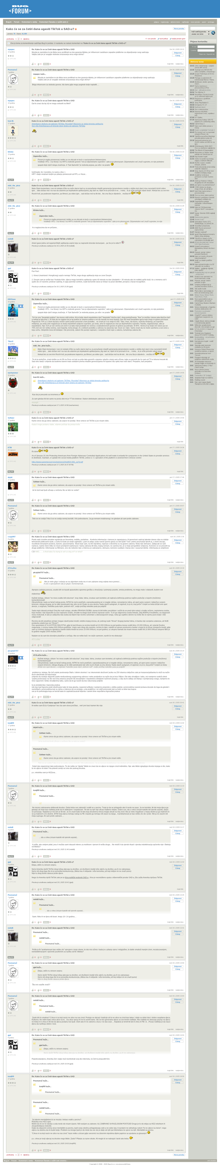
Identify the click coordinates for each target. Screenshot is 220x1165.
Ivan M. (11, 121)
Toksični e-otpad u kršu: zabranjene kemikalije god (204, 239)
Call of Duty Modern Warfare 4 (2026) (205, 304)
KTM (10, 448)
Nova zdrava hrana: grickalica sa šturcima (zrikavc (203, 371)
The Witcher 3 (200, 92)
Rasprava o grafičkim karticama (202, 99)
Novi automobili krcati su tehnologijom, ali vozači (203, 300)
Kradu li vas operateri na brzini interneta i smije (203, 277)
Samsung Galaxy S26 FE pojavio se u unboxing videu (205, 120)
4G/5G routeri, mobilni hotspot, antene (203, 164)
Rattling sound (200, 380)
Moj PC (10, 180)
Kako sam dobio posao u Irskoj (204, 127)
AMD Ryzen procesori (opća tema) (203, 229)
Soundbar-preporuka (202, 226)
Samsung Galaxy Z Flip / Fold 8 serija (204, 366)
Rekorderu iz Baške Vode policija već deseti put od (204, 153)
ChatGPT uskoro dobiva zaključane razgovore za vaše (204, 317)
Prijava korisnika (198, 41)
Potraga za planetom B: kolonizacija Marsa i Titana (204, 79)
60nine (11, 152)
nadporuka (179, 64)
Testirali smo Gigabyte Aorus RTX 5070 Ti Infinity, (204, 334)
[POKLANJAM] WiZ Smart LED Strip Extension (204, 243)
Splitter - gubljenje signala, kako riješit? (204, 269)
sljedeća (26, 39)
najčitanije (185, 22)
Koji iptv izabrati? (201, 232)
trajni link (170, 64)
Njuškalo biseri (200, 107)
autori (204, 22)
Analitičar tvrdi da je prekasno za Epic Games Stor (204, 176)
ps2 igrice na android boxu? (205, 185)
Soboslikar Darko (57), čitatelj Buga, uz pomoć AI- (204, 222)
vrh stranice (211, 1161)
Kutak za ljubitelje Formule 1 (205, 130)
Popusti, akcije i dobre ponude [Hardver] (203, 253)
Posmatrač (13, 70)
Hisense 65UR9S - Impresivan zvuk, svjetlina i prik (204, 113)
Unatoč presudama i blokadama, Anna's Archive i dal (205, 248)
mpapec (11, 49)
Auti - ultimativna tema (203, 90)
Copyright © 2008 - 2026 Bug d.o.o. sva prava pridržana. (110, 1164)
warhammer (13, 373)
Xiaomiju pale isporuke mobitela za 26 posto (203, 346)
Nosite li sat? (199, 219)
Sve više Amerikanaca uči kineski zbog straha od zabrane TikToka (58, 126)
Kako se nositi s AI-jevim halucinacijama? (203, 257)
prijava (156, 22)
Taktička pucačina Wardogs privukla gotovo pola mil (205, 137)
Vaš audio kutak (200, 289)
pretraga (211, 22)
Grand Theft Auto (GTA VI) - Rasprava (205, 75)
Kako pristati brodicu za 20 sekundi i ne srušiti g (204, 265)
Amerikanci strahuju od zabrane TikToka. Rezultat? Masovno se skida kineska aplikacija (67, 124)
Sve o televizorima (201, 109)
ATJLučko (12, 568)
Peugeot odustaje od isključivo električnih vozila (204, 358)
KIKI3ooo (12, 299)
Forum (16, 22)
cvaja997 (12, 537)
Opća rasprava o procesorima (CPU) (202, 87)
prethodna (10, 39)
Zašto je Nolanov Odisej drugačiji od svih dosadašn (204, 182)
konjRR (11, 723)
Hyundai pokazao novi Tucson (203, 354)
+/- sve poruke (150, 39)
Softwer (11, 418)
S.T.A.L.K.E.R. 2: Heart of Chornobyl (204, 330)
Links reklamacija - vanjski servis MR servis (204, 66)
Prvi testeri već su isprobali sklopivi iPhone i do (204, 133)
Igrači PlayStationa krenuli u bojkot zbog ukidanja (205, 235)
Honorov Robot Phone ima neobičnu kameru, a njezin (204, 350)
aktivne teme (175, 22)
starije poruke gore (178, 39)
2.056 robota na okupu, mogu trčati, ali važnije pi (203, 188)
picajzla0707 (13, 651)
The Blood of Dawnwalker (204, 150)
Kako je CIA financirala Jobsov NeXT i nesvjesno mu (204, 209)
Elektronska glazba (202, 217)
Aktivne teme (197, 62)
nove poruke (195, 22)
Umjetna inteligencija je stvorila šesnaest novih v (204, 285)
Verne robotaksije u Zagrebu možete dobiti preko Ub (205, 308)
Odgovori (178, 53)
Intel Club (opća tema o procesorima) (203, 192)
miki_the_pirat (14, 186)
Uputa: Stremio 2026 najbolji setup (205, 214)
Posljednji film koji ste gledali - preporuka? (205, 273)
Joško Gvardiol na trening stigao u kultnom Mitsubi (204, 159)
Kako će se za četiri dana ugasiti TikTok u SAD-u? (105, 43)
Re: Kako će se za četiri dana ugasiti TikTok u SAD (53, 49)
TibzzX (11, 341)
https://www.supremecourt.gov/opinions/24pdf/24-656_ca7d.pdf (57, 462)
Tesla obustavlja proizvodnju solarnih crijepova (205, 168)
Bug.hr (9, 22)
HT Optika (198, 117)
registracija (165, 22)
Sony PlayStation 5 (201, 103)
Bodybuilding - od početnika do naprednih (205, 338)
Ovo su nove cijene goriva (204, 195)
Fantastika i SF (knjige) (203, 375)
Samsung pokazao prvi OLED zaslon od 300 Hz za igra (205, 142)
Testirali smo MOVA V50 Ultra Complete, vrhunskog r (205, 71)
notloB (11, 239)
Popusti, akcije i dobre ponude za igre (203, 281)
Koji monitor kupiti (201, 156)
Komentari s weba (29, 22)
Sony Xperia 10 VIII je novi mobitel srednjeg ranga (204, 172)
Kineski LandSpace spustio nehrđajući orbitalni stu (204, 198)
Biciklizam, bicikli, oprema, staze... (204, 83)
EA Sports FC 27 (201, 105)
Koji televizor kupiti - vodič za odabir (204, 342)
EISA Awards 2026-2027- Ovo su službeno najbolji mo (205, 147)
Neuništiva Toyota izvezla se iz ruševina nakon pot (204, 95)
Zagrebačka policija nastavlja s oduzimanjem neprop (204, 203)
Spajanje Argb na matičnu (204, 378)
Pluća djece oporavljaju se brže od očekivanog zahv (204, 292)
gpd (9, 268)
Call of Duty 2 (199, 124)
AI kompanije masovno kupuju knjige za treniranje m (205, 362)
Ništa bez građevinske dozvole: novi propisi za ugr (205, 326)
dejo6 (10, 477)
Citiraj (177, 55)
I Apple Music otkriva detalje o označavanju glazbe (205, 322)
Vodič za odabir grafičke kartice (203, 261)
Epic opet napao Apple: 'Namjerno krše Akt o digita (204, 383)
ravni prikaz (164, 39)
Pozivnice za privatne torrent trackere (202, 312)
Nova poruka (179, 29)
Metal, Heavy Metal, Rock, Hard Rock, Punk (204, 296)
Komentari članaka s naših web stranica (56, 22)
